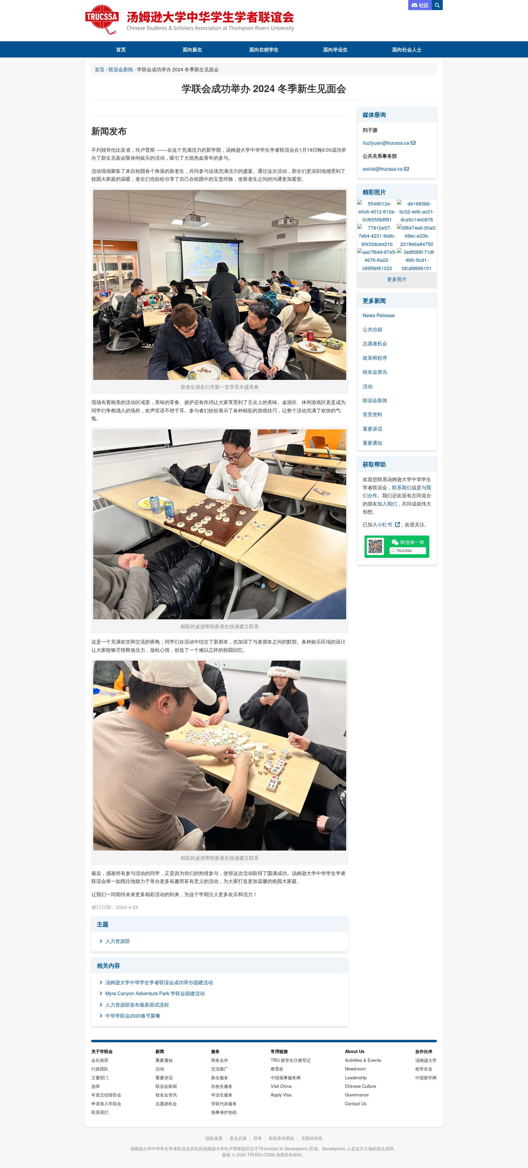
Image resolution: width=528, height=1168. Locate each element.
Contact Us (355, 1103)
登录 (257, 1138)
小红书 (384, 524)
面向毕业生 (335, 49)
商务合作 (219, 1060)
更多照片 (397, 279)
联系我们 (402, 487)
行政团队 (99, 1068)
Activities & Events (363, 1060)
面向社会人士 (407, 49)
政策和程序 (375, 357)
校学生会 (423, 1068)
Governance (357, 1094)
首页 (121, 49)
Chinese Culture (360, 1086)
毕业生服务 (222, 1094)
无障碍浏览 (311, 1138)
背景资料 (372, 414)
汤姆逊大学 (426, 1060)
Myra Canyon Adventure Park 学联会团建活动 (155, 993)
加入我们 (387, 503)
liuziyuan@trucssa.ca (386, 142)
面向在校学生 (264, 49)
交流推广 (219, 1068)
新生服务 (219, 1077)
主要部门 (99, 1077)
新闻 (160, 1051)
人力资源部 (117, 940)
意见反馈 (238, 1138)
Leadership (356, 1077)
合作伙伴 (423, 1051)
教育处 (277, 1068)
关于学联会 (102, 1051)
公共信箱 (372, 329)
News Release (379, 315)
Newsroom (355, 1068)
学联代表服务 (224, 1103)
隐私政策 (214, 1138)
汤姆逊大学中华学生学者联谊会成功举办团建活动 (159, 982)
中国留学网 (426, 1077)
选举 (95, 1086)
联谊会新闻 (120, 69)
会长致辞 (99, 1060)
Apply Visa (281, 1094)
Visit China (281, 1086)
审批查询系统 (281, 1138)
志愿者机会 (375, 343)
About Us (355, 1051)
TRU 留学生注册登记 (291, 1060)
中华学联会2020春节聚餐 (132, 1015)
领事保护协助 (224, 1112)
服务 (215, 1051)
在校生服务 (222, 1086)
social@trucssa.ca (382, 168)
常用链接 (279, 1051)
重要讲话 (372, 428)
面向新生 (192, 49)
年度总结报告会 (106, 1094)
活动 (367, 386)
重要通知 (372, 442)
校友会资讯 (375, 371)
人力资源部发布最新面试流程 (137, 1004)
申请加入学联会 (106, 1103)
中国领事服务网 (286, 1077)
